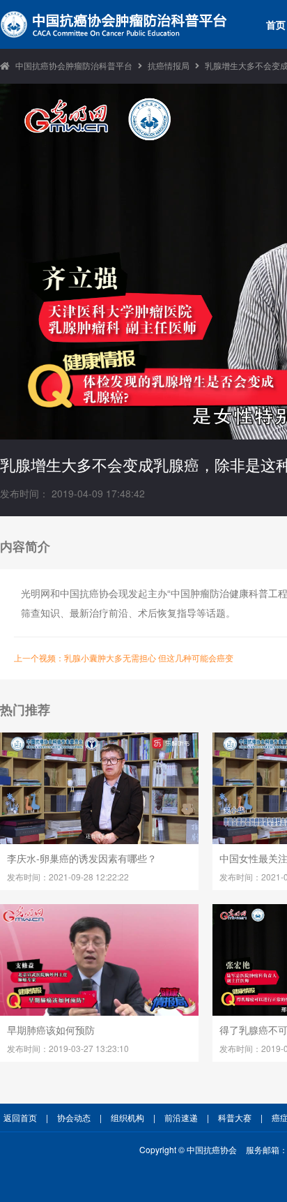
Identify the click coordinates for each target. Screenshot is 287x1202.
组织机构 (127, 1117)
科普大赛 (234, 1117)
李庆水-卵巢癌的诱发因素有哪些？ (82, 858)
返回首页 (20, 1117)
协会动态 (74, 1117)
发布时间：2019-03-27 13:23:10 (68, 1048)
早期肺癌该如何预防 (51, 1030)
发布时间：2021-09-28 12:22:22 (68, 876)
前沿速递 (181, 1117)
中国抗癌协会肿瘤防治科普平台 (73, 65)
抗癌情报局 (168, 65)
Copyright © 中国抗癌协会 (188, 1149)
